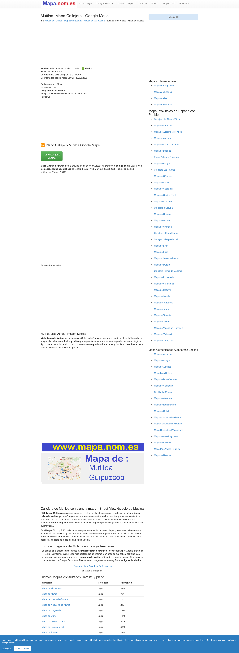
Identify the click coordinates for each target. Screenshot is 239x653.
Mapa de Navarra (162, 455)
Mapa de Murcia (162, 264)
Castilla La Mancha (163, 392)
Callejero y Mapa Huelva (166, 233)
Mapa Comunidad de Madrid (168, 417)
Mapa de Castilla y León (166, 436)
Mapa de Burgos (162, 163)
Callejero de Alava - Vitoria (167, 119)
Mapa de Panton (50, 632)
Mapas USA (169, 3)
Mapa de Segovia (162, 289)
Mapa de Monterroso (52, 588)
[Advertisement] (92, 41)
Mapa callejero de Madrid (166, 258)
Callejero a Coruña (163, 207)
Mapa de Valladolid (163, 334)
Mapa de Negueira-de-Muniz (56, 604)
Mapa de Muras (49, 593)
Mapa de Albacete (163, 125)
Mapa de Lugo (161, 251)
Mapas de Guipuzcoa (94, 20)
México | (155, 3)
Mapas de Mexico (162, 98)
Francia (143, 3)
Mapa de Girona (162, 220)
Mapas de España (126, 3)
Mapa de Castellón (163, 188)
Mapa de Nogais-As (51, 610)
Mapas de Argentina (164, 85)
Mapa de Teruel (161, 309)
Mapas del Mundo (53, 20)
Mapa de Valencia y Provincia (168, 327)
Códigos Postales (104, 3)
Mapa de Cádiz (161, 182)
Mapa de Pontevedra (164, 277)
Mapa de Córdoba (163, 201)
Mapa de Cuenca (162, 214)
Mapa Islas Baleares (164, 373)
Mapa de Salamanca (164, 283)
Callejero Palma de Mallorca (168, 270)
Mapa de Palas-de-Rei (53, 626)
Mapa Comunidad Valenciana (168, 430)
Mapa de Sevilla (162, 296)
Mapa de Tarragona (163, 302)
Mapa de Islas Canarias (165, 379)
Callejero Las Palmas (164, 169)
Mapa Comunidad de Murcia (168, 423)
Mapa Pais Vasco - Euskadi (167, 448)
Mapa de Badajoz (162, 150)
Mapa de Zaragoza (163, 340)
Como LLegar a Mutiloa (51, 156)
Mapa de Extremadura (165, 404)
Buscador (184, 3)
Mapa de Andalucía (163, 354)
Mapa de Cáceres (163, 176)
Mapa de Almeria (162, 138)
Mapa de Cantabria (163, 385)
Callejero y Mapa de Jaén (166, 239)
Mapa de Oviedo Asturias (166, 144)
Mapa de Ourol (49, 615)
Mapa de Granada (163, 226)
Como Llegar (85, 3)
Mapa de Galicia (162, 411)
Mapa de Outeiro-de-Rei (53, 621)
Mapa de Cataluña (163, 398)
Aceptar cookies (22, 648)
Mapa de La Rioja (163, 442)
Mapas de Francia (163, 104)
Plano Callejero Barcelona (167, 157)
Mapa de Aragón (162, 360)
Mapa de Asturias (162, 366)
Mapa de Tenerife (162, 315)
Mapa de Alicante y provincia (168, 131)
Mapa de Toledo (162, 321)
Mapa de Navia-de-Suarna (55, 599)
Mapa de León (161, 245)
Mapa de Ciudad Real (165, 195)
